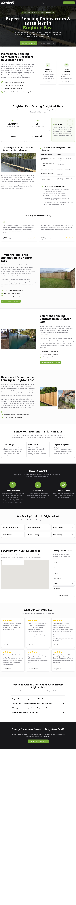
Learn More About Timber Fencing (10, 301)
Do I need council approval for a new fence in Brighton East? (32, 703)
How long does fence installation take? (25, 712)
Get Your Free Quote (28, 43)
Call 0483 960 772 (48, 43)
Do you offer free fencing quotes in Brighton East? (28, 699)
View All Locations (63, 595)
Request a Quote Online (38, 741)
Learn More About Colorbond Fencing (50, 362)
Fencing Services (44, 3)
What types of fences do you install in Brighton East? (29, 708)
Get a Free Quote (69, 3)
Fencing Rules (55, 3)
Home (36, 3)
